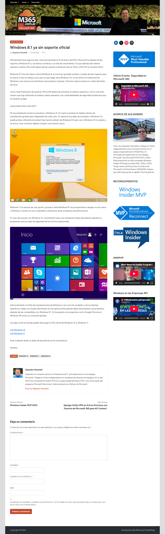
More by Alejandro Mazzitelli (37, 389)
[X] (121, 42)
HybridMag (150, 530)
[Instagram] (126, 42)
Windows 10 (23, 356)
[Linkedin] (116, 42)
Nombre (15, 465)
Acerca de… (35, 2)
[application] (134, 95)
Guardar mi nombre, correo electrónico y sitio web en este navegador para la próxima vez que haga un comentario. (57, 503)
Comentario (17, 433)
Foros (24, 2)
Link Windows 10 (17, 330)
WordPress (136, 530)
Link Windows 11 (17, 333)
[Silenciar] (148, 104)
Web (12, 488)
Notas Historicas (16, 42)
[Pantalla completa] (152, 104)
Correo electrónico (21, 477)
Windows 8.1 (45, 356)
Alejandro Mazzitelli (19, 53)
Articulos (13, 2)
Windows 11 (34, 356)
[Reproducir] (116, 104)
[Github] (131, 42)
